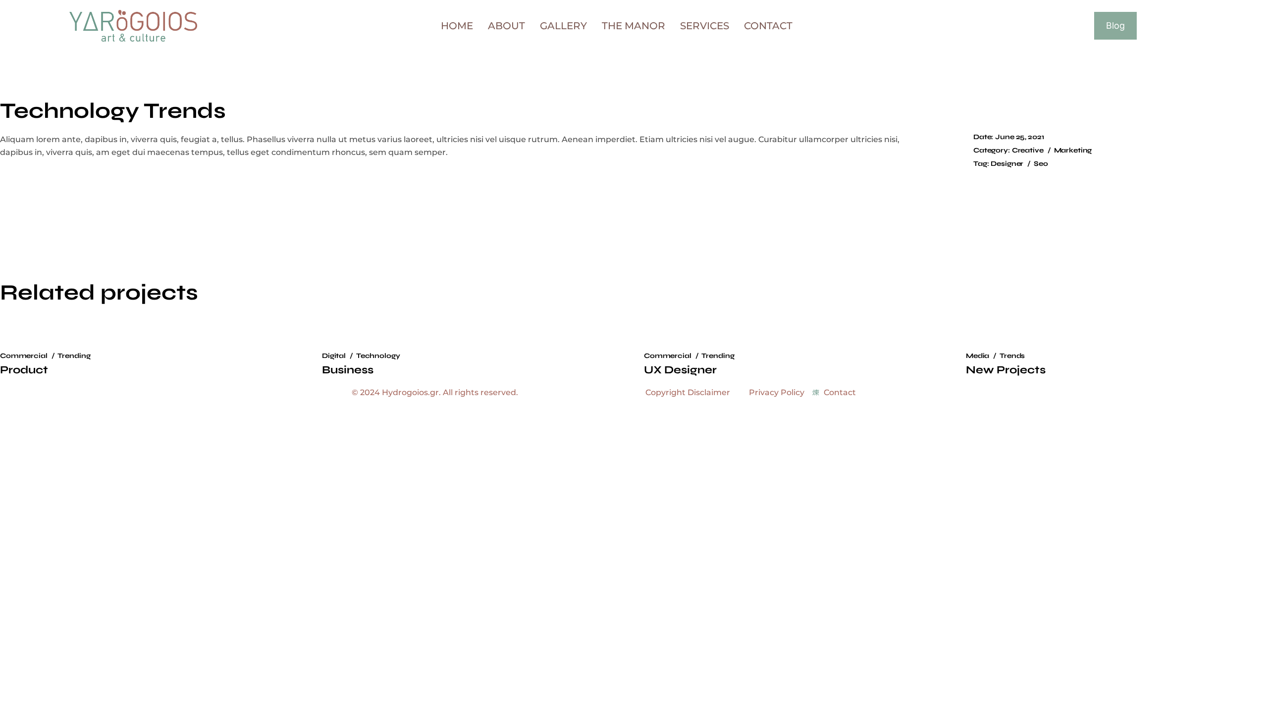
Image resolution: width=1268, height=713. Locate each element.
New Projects (1006, 369)
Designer (1007, 163)
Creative (1028, 150)
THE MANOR (633, 25)
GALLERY (563, 25)
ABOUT (506, 25)
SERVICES (704, 25)
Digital (334, 356)
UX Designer (680, 369)
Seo (1041, 163)
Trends (1012, 356)
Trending (73, 356)
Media (977, 356)
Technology (378, 356)
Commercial (24, 356)
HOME (457, 25)
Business (347, 369)
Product (24, 369)
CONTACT (768, 25)
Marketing (1073, 150)
